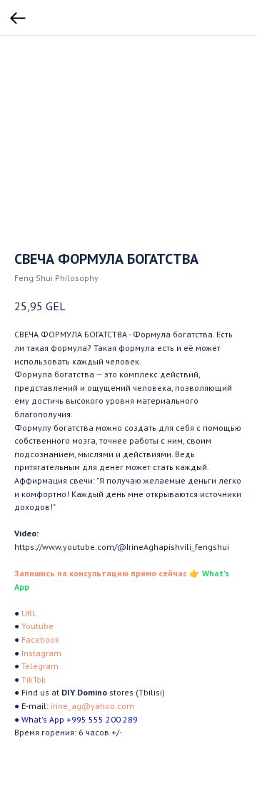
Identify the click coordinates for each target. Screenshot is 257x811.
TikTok (33, 679)
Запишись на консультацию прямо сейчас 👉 (107, 573)
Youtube (37, 626)
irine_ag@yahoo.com (92, 705)
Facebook (40, 639)
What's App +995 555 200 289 (79, 719)
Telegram (40, 665)
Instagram (41, 653)
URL (28, 613)
